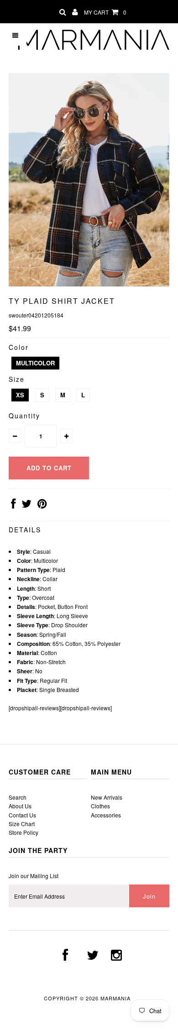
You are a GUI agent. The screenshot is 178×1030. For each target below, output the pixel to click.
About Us (20, 806)
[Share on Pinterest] (42, 505)
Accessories (106, 815)
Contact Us (22, 815)
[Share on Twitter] (26, 505)
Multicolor (35, 363)
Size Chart (22, 823)
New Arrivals (106, 797)
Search (17, 797)
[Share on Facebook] (13, 505)
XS (20, 394)
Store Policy (23, 832)
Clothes (100, 806)
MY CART (105, 12)
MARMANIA (116, 998)
